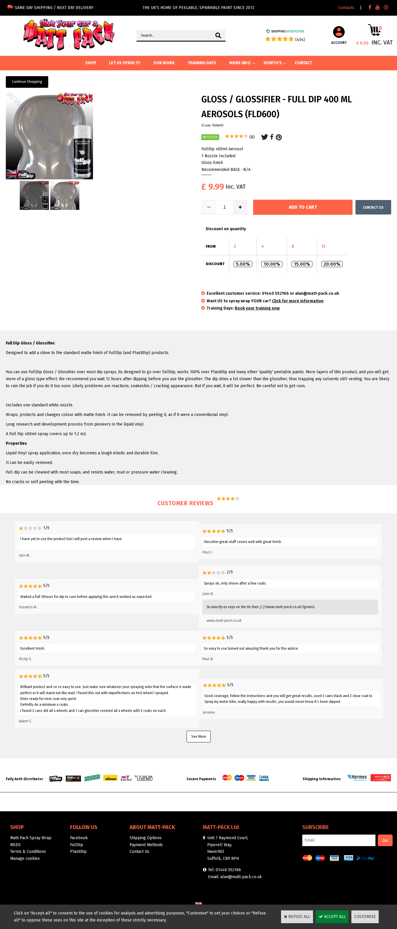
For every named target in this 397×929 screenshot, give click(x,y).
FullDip (76, 844)
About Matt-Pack (152, 827)
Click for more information (297, 301)
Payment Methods (146, 844)
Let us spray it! (124, 62)
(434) (300, 39)
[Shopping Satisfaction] (285, 32)
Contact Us (139, 851)
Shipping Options (146, 837)
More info (240, 62)
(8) (252, 137)
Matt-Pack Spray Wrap (30, 837)
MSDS (15, 844)
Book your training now (257, 308)
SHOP (90, 62)
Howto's (273, 62)
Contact (303, 62)
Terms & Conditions (28, 851)
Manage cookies (25, 858)
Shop (17, 827)
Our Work (164, 62)
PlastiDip (78, 851)
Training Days (202, 62)
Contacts (346, 7)
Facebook (79, 837)
